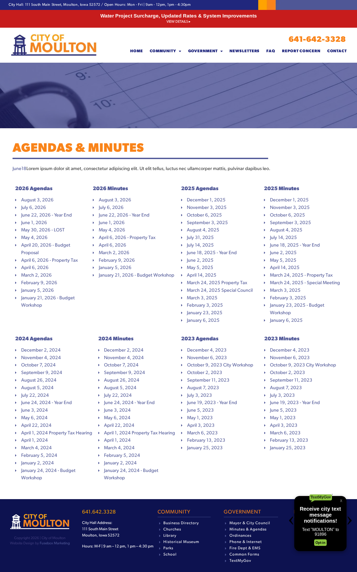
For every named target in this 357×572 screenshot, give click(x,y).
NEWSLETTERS (244, 51)
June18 (19, 169)
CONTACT (337, 51)
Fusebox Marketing (55, 543)
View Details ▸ (178, 22)
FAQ (270, 51)
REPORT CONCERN (301, 51)
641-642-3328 (317, 40)
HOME (136, 51)
